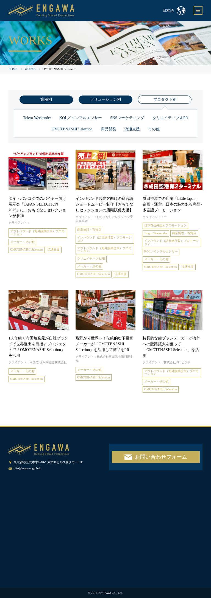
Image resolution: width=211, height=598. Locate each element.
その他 (154, 129)
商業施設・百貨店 (89, 229)
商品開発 (108, 129)
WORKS (30, 69)
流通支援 (132, 129)
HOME (13, 69)
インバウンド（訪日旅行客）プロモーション (104, 239)
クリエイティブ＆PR (170, 118)
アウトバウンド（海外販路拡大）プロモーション (37, 233)
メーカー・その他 (22, 241)
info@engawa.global (27, 468)
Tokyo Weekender (37, 118)
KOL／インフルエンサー (80, 118)
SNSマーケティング (127, 118)
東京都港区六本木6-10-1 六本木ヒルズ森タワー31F (48, 462)
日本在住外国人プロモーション (165, 225)
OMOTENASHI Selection (72, 129)
